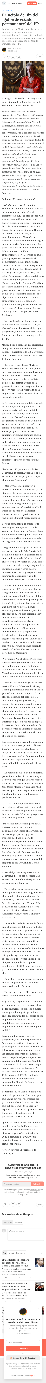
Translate (7, 10)
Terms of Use (35, 1190)
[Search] (41, 1252)
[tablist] (12, 1222)
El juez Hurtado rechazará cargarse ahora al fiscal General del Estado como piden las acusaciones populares (15, 1262)
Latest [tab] (11, 1253)
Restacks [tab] (18, 1222)
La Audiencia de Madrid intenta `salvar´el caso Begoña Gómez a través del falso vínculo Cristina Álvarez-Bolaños (16, 1286)
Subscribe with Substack (24, 1358)
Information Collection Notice (27, 1192)
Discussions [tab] (20, 1253)
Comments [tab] (7, 1222)
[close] (39, 1309)
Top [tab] (4, 1253)
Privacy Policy (31, 1368)
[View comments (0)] (13, 56)
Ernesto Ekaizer (14, 48)
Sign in (41, 3)
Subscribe (32, 3)
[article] (23, 1268)
